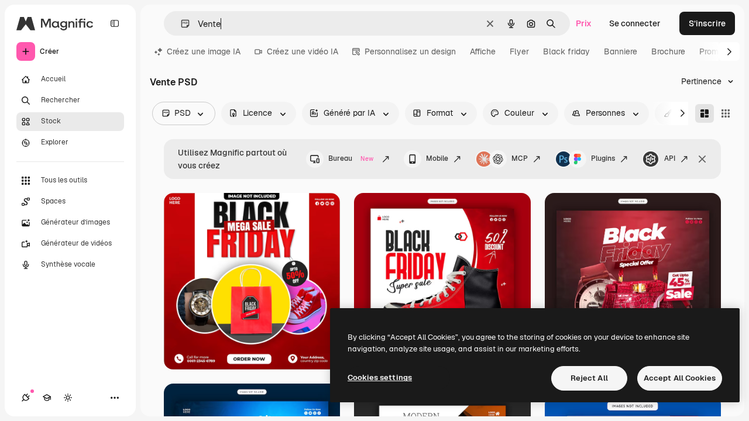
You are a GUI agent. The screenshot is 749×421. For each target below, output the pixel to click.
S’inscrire (707, 23)
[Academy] (46, 397)
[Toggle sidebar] (114, 23)
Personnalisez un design (410, 51)
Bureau (350, 158)
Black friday (566, 51)
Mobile (437, 158)
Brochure (668, 51)
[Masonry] (704, 113)
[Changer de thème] (68, 397)
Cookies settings (380, 377)
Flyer (519, 51)
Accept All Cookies (680, 378)
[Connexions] (25, 397)
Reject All (589, 378)
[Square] (725, 113)
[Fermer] (702, 159)
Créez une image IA (203, 51)
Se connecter (635, 23)
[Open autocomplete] (180, 23)
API (669, 158)
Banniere (620, 51)
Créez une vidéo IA (302, 51)
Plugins (603, 158)
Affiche (483, 51)
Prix (584, 23)
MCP (519, 158)
